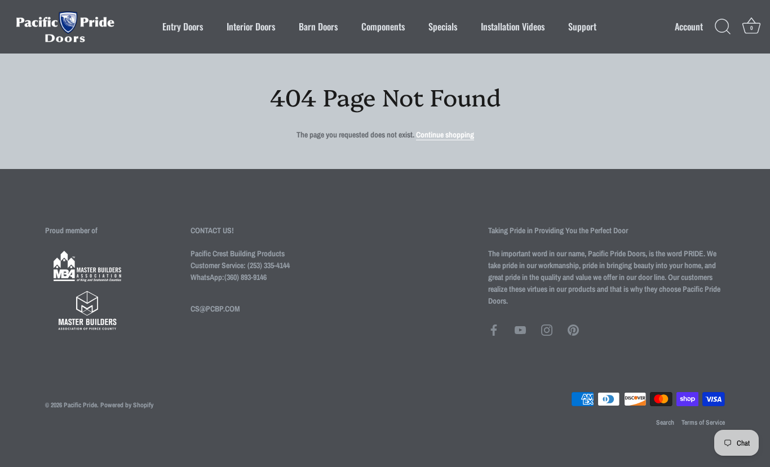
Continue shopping (445, 135)
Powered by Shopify (126, 405)
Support (582, 26)
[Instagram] (546, 329)
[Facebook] (493, 329)
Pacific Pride (80, 405)
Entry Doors (182, 26)
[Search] (722, 27)
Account (689, 27)
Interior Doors (251, 26)
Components (383, 26)
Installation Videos (513, 26)
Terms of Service (703, 422)
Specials (442, 26)
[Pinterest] (573, 329)
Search (665, 422)
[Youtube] (520, 329)
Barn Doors (318, 26)
